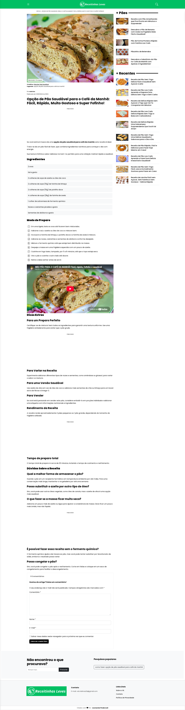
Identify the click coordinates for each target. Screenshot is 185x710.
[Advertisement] (70, 124)
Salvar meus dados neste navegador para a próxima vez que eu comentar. (62, 636)
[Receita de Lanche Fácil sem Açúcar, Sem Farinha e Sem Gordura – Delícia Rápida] (122, 180)
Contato (119, 694)
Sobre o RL (120, 690)
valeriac (32, 91)
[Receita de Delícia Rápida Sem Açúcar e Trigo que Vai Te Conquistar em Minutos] (122, 103)
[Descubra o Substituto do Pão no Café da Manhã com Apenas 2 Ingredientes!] (122, 61)
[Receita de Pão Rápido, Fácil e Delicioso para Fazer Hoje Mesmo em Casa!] (122, 148)
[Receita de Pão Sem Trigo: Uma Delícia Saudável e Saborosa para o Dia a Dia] (122, 137)
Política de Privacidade (125, 698)
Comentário (35, 592)
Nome (32, 619)
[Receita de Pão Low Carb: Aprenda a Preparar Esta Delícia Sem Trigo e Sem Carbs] (122, 92)
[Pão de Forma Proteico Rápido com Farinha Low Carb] (122, 42)
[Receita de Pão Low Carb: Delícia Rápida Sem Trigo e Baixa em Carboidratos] (122, 114)
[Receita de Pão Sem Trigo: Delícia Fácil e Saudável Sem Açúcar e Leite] (122, 82)
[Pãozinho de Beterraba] (122, 52)
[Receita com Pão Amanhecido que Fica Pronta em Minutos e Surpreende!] (122, 21)
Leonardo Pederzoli (100, 708)
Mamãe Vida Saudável (41, 84)
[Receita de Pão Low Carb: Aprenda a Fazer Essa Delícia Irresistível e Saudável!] (122, 158)
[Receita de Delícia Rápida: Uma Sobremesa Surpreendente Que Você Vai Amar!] (122, 124)
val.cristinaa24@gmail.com (87, 691)
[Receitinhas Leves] (92, 4)
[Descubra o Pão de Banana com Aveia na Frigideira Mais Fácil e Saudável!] (122, 32)
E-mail (32, 628)
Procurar (64, 669)
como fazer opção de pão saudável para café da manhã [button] (119, 667)
